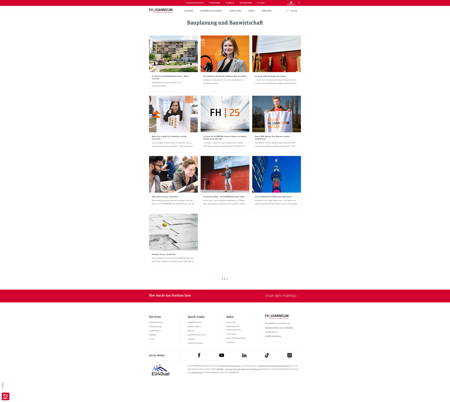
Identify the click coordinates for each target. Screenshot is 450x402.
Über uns (266, 10)
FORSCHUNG (235, 10)
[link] (160, 322)
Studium (188, 10)
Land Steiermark (197, 372)
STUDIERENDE (214, 3)
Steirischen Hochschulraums (229, 366)
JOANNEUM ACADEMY (211, 10)
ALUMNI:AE (229, 3)
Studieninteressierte (195, 3)
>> (227, 278)
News (251, 10)
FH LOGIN (260, 3)
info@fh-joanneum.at (273, 336)
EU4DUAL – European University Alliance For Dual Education (238, 369)
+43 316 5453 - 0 (271, 332)
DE (299, 3)
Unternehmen (246, 3)
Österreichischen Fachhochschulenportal (274, 366)
